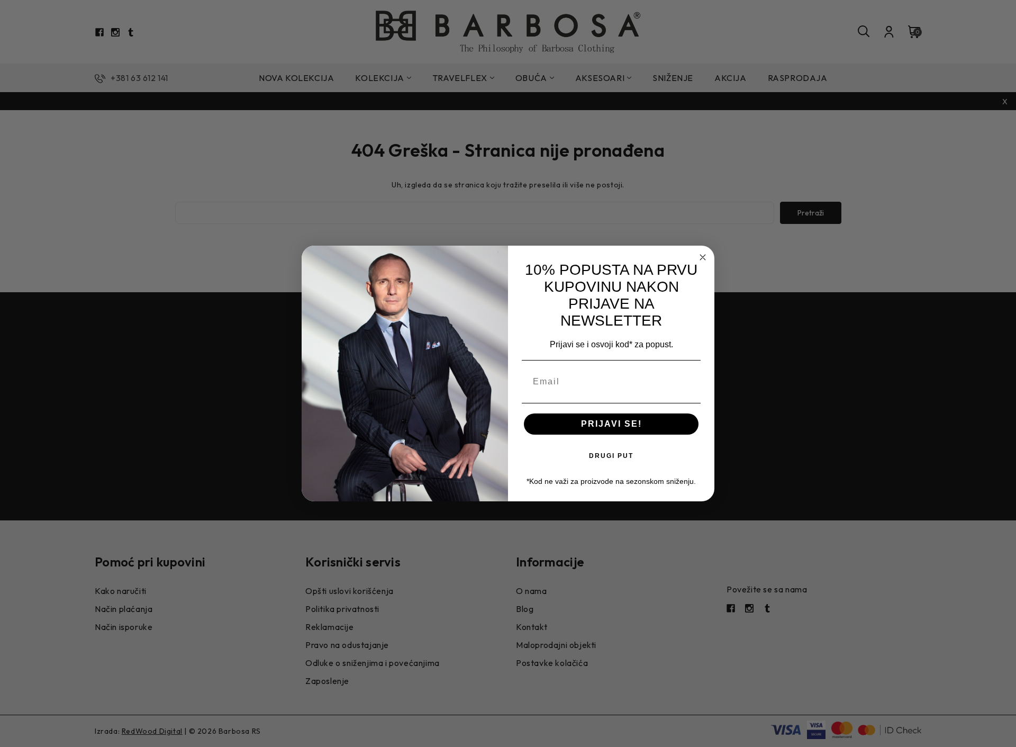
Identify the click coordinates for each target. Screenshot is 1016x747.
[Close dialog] (702, 257)
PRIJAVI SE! (611, 423)
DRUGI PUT (611, 456)
